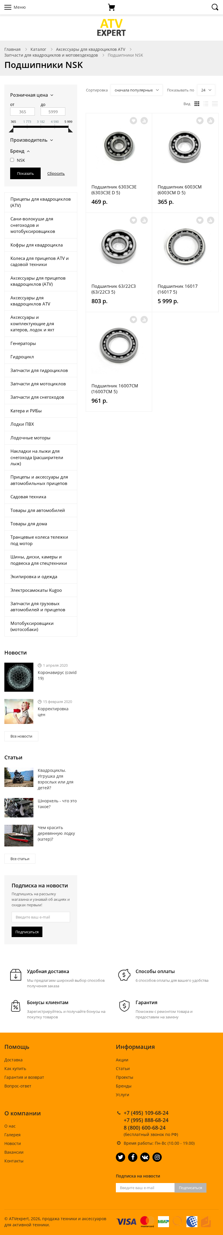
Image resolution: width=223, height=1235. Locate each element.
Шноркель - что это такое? (57, 803)
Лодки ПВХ (22, 424)
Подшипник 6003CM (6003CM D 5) (180, 189)
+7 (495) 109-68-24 (146, 1112)
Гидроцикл (22, 356)
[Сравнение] (144, 120)
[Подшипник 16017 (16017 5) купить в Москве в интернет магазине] (185, 247)
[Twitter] (120, 1157)
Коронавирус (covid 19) (57, 675)
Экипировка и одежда (33, 576)
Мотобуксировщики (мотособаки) (32, 626)
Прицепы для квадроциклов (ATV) (40, 202)
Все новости (21, 736)
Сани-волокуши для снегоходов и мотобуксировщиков (32, 225)
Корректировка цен (53, 711)
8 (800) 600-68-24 (145, 1127)
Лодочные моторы (30, 438)
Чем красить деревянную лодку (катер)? (56, 833)
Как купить (15, 1068)
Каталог (38, 49)
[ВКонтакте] (145, 1157)
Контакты (14, 1161)
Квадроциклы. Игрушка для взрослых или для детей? (55, 778)
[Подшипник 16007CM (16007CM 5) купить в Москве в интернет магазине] (119, 346)
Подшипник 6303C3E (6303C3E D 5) (113, 189)
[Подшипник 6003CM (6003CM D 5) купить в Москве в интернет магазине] (185, 147)
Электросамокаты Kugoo (36, 590)
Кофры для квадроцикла (36, 245)
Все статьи (19, 858)
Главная (12, 49)
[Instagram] (157, 1157)
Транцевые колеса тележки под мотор (39, 540)
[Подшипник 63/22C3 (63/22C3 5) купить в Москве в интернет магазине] (119, 247)
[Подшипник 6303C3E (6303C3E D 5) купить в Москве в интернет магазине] (119, 147)
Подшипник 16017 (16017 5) (178, 289)
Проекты (124, 1077)
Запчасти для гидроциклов (39, 370)
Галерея (12, 1134)
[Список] (206, 103)
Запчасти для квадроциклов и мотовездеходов (51, 55)
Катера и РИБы (26, 411)
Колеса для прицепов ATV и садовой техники (39, 261)
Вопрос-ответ (17, 1086)
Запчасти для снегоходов (37, 397)
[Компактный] (215, 103)
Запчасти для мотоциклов (38, 384)
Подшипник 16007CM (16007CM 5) (114, 388)
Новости (12, 1143)
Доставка (13, 1060)
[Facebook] (132, 1157)
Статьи (123, 1068)
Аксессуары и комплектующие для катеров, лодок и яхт (32, 323)
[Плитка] (197, 103)
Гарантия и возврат (24, 1077)
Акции (122, 1060)
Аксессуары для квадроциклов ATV (90, 49)
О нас (10, 1126)
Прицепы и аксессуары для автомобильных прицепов (39, 480)
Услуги (122, 1094)
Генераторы (23, 343)
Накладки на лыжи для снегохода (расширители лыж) (36, 457)
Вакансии (14, 1152)
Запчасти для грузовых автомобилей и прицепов (37, 606)
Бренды (124, 1086)
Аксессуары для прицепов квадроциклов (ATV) (38, 281)
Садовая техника (28, 496)
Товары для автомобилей (37, 510)
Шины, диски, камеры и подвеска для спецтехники (38, 560)
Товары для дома (28, 523)
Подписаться (27, 931)
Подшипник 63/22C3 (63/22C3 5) (113, 289)
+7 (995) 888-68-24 (146, 1120)
